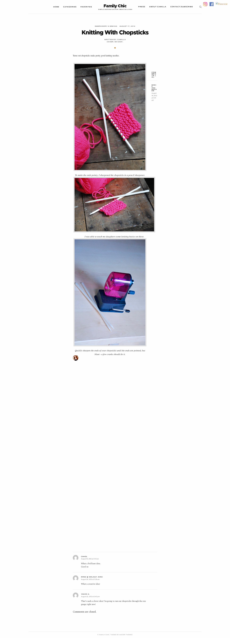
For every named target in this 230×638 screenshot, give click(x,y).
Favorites (86, 7)
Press (141, 6)
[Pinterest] (221, 4)
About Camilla (157, 6)
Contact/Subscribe (181, 6)
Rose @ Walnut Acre (92, 577)
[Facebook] (211, 4)
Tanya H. (85, 594)
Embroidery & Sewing (106, 26)
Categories (70, 7)
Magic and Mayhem (154, 87)
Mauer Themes (126, 634)
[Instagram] (205, 4)
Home (56, 7)
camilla (121, 39)
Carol (84, 556)
